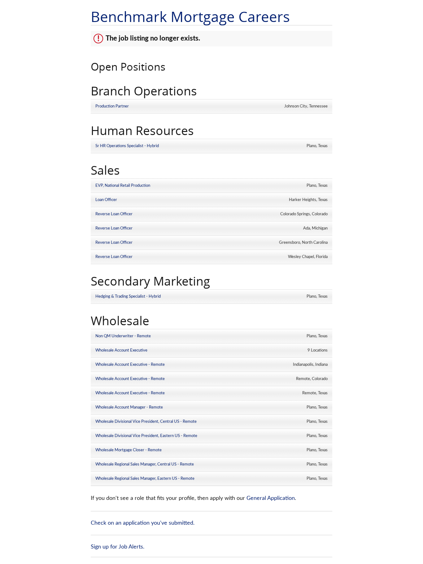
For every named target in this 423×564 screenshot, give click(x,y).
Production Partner (112, 106)
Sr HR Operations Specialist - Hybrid (127, 146)
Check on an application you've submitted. (142, 523)
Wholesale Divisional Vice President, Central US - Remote (146, 421)
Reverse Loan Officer (114, 214)
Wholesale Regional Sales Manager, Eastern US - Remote (144, 478)
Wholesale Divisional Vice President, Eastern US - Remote (146, 436)
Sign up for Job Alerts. (117, 547)
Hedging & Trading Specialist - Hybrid (128, 296)
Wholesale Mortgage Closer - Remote (128, 450)
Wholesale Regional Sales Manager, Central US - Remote (144, 464)
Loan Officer (106, 200)
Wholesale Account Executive (121, 350)
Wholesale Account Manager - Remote (129, 407)
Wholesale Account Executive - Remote (130, 364)
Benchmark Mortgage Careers (190, 16)
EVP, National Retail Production (122, 185)
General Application (270, 498)
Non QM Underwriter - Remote (123, 336)
